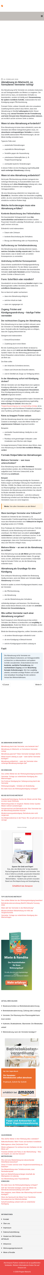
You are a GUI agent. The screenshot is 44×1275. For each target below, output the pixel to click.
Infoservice (7, 1244)
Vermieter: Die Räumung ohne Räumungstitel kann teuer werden (20, 1017)
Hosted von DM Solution (12, 1236)
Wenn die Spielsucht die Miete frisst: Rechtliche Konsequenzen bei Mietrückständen (18, 1198)
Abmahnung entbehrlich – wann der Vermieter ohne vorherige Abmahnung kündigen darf (19, 762)
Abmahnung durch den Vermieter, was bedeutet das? (20, 746)
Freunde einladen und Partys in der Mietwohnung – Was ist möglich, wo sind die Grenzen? (21, 1153)
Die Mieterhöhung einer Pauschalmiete (15, 1179)
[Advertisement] (22, 45)
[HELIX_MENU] (42, 16)
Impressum (7, 1228)
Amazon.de (22, 1268)
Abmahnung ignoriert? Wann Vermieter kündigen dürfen (20, 754)
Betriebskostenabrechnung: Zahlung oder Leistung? (22, 1011)
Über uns (6, 1223)
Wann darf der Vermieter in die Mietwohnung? (17, 908)
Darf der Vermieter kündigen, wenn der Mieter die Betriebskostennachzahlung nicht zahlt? (18, 1189)
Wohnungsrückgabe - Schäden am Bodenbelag (17, 786)
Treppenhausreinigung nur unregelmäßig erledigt (19, 406)
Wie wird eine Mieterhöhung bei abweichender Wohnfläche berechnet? (17, 1161)
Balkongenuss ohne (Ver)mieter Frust (14, 1144)
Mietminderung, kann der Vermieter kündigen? (19, 1032)
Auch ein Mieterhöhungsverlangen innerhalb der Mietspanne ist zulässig (18, 1175)
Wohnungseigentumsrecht (12, 1248)
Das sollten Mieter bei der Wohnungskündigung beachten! (22, 774)
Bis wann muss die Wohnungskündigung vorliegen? (19, 789)
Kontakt (6, 1219)
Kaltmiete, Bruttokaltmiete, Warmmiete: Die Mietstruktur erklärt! (22, 1025)
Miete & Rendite (9, 1252)
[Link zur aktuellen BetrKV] (22, 1052)
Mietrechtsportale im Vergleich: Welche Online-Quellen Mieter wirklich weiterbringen (20, 805)
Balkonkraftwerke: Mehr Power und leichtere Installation (21, 1142)
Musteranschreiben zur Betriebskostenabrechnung (21, 1006)
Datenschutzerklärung (11, 1232)
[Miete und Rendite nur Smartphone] (22, 959)
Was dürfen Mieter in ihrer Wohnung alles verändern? (20, 1139)
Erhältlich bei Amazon (22, 886)
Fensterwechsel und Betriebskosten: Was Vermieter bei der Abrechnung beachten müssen (21, 809)
